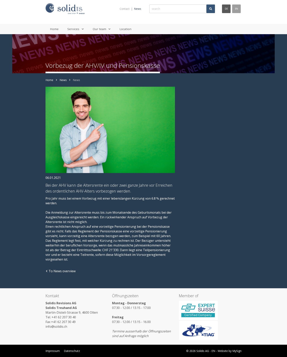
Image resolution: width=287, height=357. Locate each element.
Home (49, 80)
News (137, 9)
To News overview (62, 271)
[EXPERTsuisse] (210, 310)
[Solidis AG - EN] (65, 8)
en (236, 8)
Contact (125, 9)
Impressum (52, 351)
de (226, 8)
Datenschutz (72, 351)
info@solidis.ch (56, 326)
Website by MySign (230, 351)
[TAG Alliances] (210, 330)
